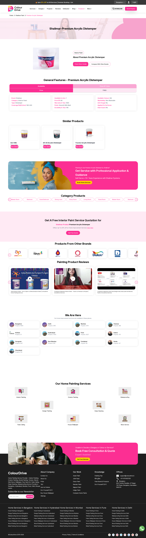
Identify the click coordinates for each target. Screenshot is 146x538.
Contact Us (44, 476)
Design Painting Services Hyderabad (44, 513)
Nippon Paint (77, 487)
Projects (49, 9)
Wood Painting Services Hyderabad (44, 523)
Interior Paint (78, 53)
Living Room (87, 199)
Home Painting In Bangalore (15, 510)
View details (14, 147)
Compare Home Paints (80, 493)
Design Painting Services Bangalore (18, 513)
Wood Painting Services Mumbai (69, 523)
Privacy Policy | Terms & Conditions (73, 534)
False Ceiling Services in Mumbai (69, 518)
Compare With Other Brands (99, 64)
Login (134, 2)
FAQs (42, 481)
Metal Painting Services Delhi (120, 526)
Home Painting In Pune (92, 510)
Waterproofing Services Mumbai (69, 516)
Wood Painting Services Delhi (120, 523)
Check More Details (81, 64)
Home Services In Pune (96, 508)
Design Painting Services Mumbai (69, 513)
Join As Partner (45, 487)
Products (81, 9)
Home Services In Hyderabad (46, 508)
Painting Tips (98, 476)
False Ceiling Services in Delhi (120, 518)
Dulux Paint (76, 481)
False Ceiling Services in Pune (94, 518)
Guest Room (102, 199)
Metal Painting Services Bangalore (17, 526)
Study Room (73, 199)
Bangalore (119, 2)
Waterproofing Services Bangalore (18, 516)
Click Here (90, 228)
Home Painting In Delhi (118, 510)
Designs (41, 9)
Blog (73, 9)
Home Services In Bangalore (20, 508)
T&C (42, 484)
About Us (43, 478)
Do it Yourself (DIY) (47, 490)
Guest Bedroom (44, 199)
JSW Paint (76, 478)
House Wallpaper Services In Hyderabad (45, 521)
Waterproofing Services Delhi (120, 516)
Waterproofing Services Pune (94, 516)
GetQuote (66, 9)
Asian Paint (76, 476)
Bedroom (30, 199)
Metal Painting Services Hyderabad (44, 526)
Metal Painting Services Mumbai (69, 526)
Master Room (15, 199)
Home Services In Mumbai (71, 508)
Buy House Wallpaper (47, 493)
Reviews (58, 9)
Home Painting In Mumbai (67, 510)
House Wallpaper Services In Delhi (121, 521)
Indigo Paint (76, 490)
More (89, 9)
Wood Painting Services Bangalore (18, 523)
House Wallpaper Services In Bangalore (19, 521)
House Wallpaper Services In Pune (95, 521)
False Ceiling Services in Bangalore (18, 518)
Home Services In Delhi (122, 508)
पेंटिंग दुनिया (97, 478)
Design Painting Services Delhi (120, 513)
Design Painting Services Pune (94, 513)
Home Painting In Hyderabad (42, 510)
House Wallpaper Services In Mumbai (70, 521)
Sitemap (43, 496)
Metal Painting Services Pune (94, 526)
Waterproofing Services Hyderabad (44, 516)
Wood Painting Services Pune (94, 523)
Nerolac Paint (77, 484)
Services (32, 9)
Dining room (58, 199)
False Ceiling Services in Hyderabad (44, 518)
